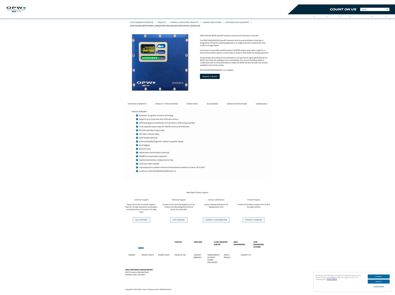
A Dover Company (148, 289)
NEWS (346, 16)
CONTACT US (246, 255)
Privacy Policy (331, 279)
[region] (353, 282)
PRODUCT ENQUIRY (253, 220)
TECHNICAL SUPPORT (362, 16)
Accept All (378, 276)
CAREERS (131, 255)
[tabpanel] (197, 143)
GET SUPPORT (141, 220)
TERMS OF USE (180, 255)
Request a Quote (210, 76)
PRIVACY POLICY (148, 255)
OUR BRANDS (38, 2)
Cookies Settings (378, 286)
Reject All (379, 281)
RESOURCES (380, 16)
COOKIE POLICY (164, 255)
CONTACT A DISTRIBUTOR (216, 220)
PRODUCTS (322, 16)
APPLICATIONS (307, 16)
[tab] (137, 104)
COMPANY (335, 16)
